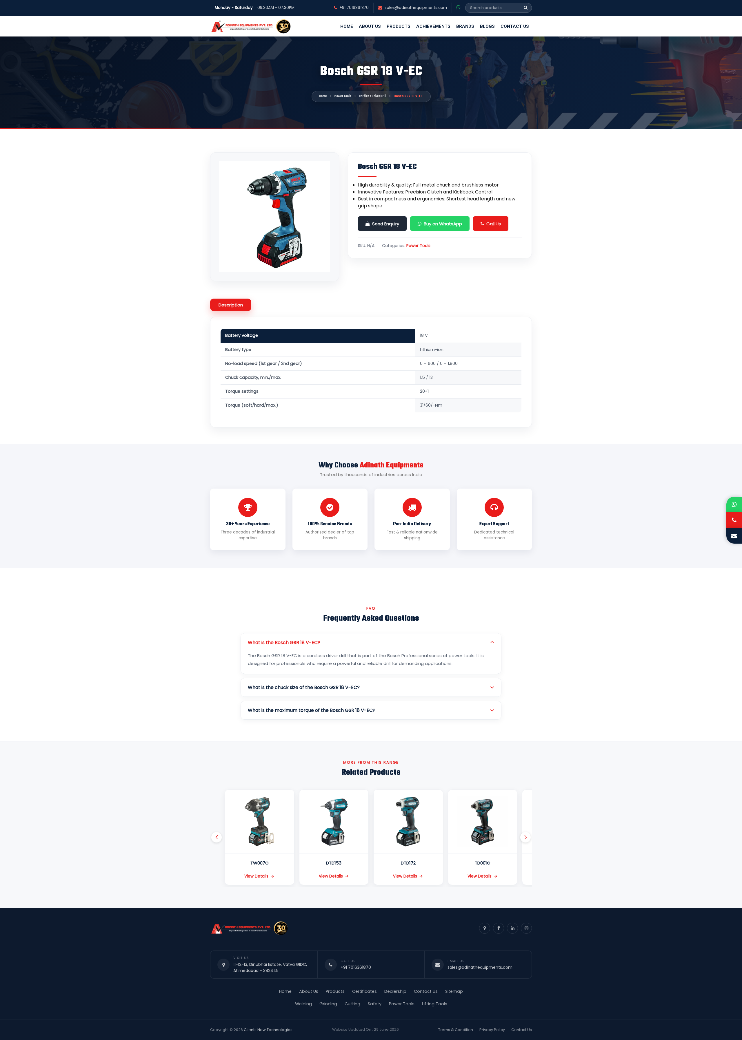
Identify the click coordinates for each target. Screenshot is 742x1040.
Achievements (433, 26)
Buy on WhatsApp (443, 224)
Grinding (328, 1004)
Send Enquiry (385, 224)
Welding (303, 1004)
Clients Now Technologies (268, 1029)
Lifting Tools (434, 1004)
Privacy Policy (492, 1029)
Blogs (487, 26)
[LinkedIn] (512, 928)
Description (231, 305)
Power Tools (342, 96)
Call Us (493, 224)
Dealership (395, 991)
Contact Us (515, 26)
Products (398, 26)
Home (346, 26)
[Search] (526, 7)
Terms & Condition (455, 1029)
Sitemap (454, 991)
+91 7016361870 (354, 7)
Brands (465, 26)
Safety (374, 1004)
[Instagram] (526, 928)
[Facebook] (498, 928)
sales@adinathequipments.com (416, 7)
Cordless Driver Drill (372, 96)
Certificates (364, 991)
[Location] (484, 928)
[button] (216, 837)
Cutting (352, 1004)
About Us (370, 26)
